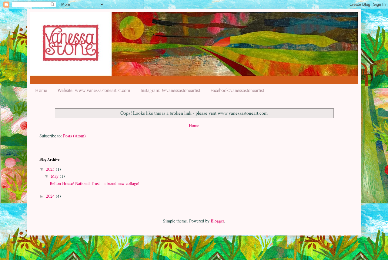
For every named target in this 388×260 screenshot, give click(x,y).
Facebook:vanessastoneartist (237, 90)
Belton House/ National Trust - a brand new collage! (94, 183)
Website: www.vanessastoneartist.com (93, 90)
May (55, 176)
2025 (51, 169)
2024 (51, 196)
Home (41, 90)
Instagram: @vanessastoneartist (170, 90)
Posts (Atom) (74, 136)
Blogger (217, 221)
